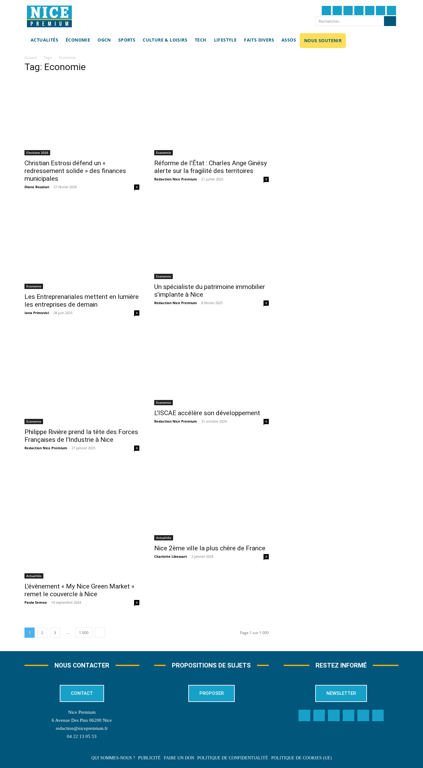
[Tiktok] (369, 10)
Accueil (30, 57)
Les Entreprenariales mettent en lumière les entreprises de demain (81, 300)
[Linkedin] (380, 10)
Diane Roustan (36, 186)
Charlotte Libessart (170, 556)
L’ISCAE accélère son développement (207, 413)
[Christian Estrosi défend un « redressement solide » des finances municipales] (81, 117)
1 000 (84, 632)
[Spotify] (363, 715)
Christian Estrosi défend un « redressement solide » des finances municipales (75, 170)
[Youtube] (391, 10)
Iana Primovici (36, 312)
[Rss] (378, 715)
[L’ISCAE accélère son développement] (211, 367)
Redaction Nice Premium (175, 179)
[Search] (390, 21)
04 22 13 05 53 (82, 736)
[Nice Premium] (49, 16)
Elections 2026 (37, 152)
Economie (163, 152)
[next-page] (100, 633)
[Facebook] (326, 10)
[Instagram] (348, 10)
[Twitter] (337, 10)
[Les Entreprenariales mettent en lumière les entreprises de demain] (81, 246)
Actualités (33, 576)
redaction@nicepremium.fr (82, 728)
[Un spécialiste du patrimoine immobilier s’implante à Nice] (211, 241)
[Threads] (359, 10)
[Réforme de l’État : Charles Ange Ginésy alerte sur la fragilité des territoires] (211, 117)
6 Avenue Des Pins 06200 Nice (82, 720)
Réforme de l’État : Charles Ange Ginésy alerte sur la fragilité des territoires (210, 167)
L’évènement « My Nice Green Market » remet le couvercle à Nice (79, 590)
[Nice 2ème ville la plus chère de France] (211, 502)
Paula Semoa (35, 602)
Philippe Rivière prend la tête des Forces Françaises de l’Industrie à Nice (81, 435)
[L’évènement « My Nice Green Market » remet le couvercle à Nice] (81, 521)
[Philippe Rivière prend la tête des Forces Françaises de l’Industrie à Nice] (81, 376)
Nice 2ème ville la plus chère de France (209, 548)
